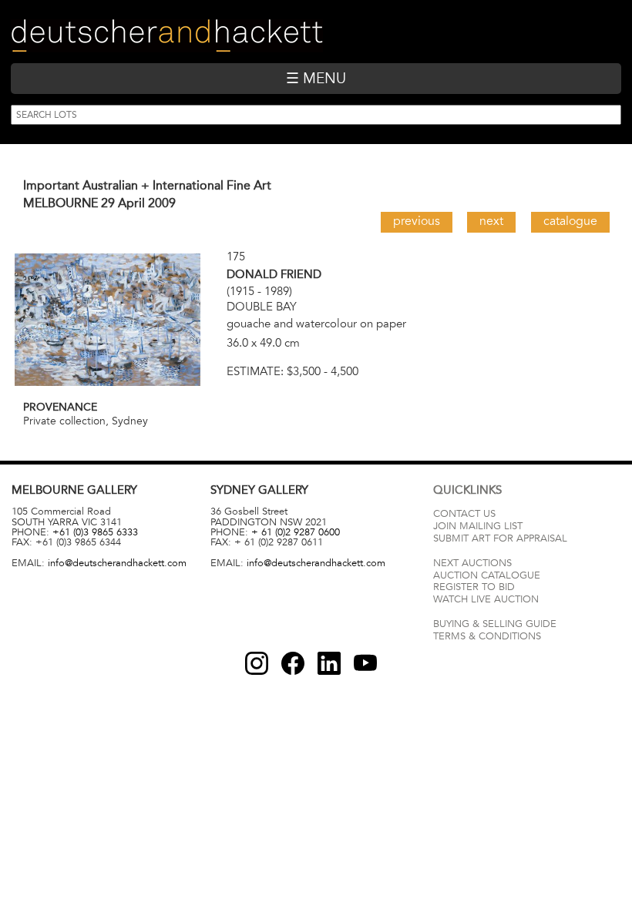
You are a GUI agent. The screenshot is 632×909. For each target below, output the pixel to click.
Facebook (292, 663)
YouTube (365, 663)
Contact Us (464, 514)
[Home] (167, 35)
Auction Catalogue (486, 575)
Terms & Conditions (487, 636)
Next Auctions (472, 563)
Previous (416, 221)
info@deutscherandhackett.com (117, 563)
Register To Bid (474, 587)
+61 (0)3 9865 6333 (95, 532)
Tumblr (329, 663)
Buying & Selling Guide (494, 624)
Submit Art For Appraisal (500, 538)
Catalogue (570, 221)
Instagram (256, 663)
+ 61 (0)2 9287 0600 (295, 532)
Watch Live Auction (486, 599)
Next (491, 221)
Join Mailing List (478, 526)
